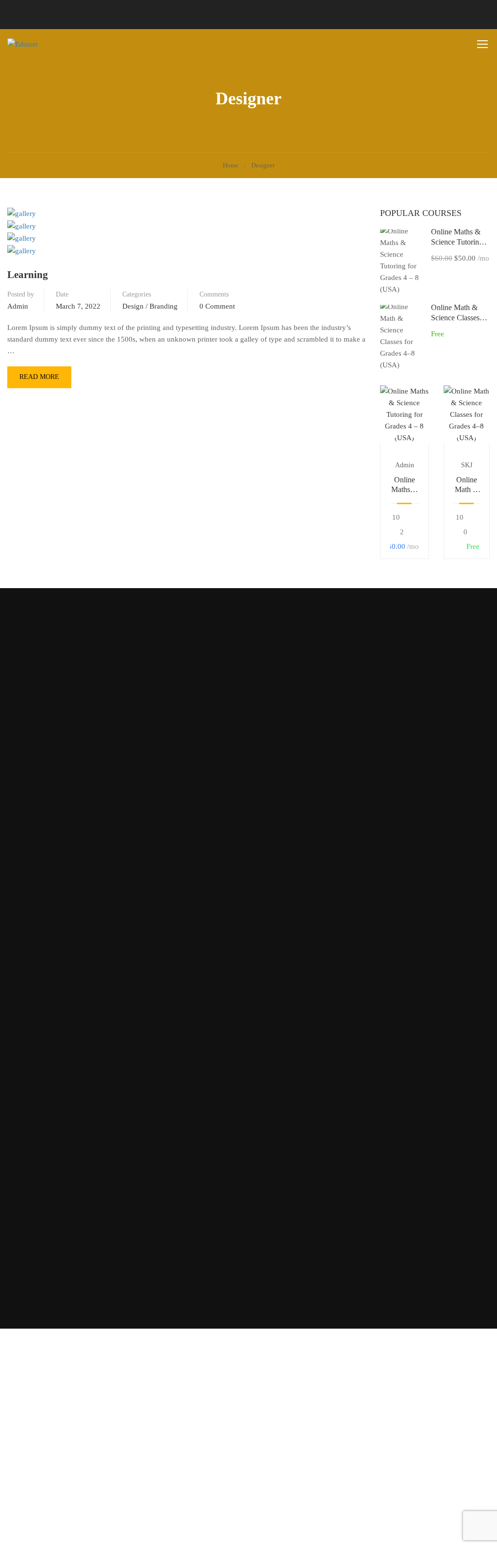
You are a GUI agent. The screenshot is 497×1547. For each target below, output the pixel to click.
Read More (39, 380)
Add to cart (404, 414)
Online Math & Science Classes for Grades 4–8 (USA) (467, 485)
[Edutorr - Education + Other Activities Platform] (44, 44)
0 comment (217, 306)
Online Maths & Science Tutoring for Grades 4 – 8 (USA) (404, 485)
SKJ (466, 465)
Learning (27, 274)
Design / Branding (150, 306)
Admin (17, 306)
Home (230, 165)
